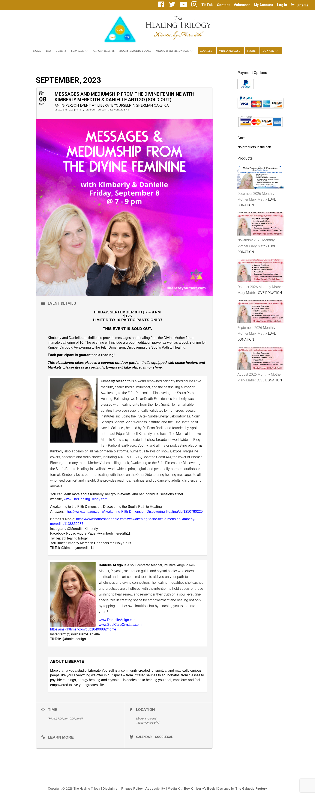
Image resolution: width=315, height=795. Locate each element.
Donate (268, 51)
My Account (263, 5)
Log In (282, 5)
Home (37, 51)
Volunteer (242, 5)
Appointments (104, 51)
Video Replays (229, 51)
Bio (48, 51)
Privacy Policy (132, 788)
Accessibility (155, 788)
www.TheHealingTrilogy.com (85, 499)
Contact (223, 5)
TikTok (207, 5)
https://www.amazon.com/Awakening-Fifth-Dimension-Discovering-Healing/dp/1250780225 (133, 511)
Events (61, 51)
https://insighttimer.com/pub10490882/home (83, 629)
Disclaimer (111, 788)
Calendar (144, 737)
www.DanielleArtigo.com (117, 620)
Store (251, 51)
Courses (206, 51)
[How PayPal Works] (245, 88)
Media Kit (175, 788)
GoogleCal (164, 737)
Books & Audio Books (135, 51)
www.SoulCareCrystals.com (120, 624)
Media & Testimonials (172, 51)
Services (77, 51)
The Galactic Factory (251, 788)
